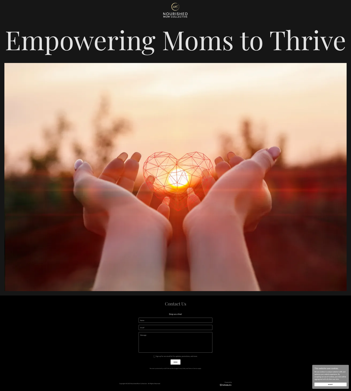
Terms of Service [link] (193, 368)
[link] (175, 10)
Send (175, 362)
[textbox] (175, 320)
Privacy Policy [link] (182, 368)
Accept (330, 384)
